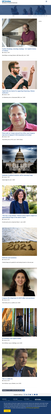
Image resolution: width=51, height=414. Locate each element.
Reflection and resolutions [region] (9, 257)
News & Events (40, 15)
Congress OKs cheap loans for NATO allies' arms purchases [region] (18, 298)
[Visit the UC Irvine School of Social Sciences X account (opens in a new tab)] (32, 395)
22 (17, 390)
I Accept (7, 410)
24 (21, 390)
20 (13, 390)
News (44, 15)
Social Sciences (35, 15)
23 (19, 390)
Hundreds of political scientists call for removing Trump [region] (17, 175)
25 (23, 390)
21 (15, 390)
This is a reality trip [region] (7, 378)
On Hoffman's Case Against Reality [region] (11, 338)
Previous (5, 390)
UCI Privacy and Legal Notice (32, 407)
